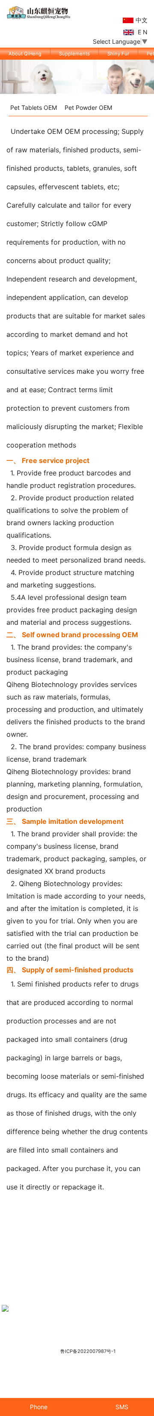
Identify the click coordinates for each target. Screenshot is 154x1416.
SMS (121, 1406)
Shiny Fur (118, 54)
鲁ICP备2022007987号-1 (88, 1351)
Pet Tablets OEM (33, 107)
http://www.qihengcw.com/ (102, 1322)
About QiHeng (25, 54)
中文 (142, 20)
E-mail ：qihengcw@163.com (81, 1330)
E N (142, 32)
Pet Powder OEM (88, 107)
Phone (37, 1406)
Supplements (74, 54)
